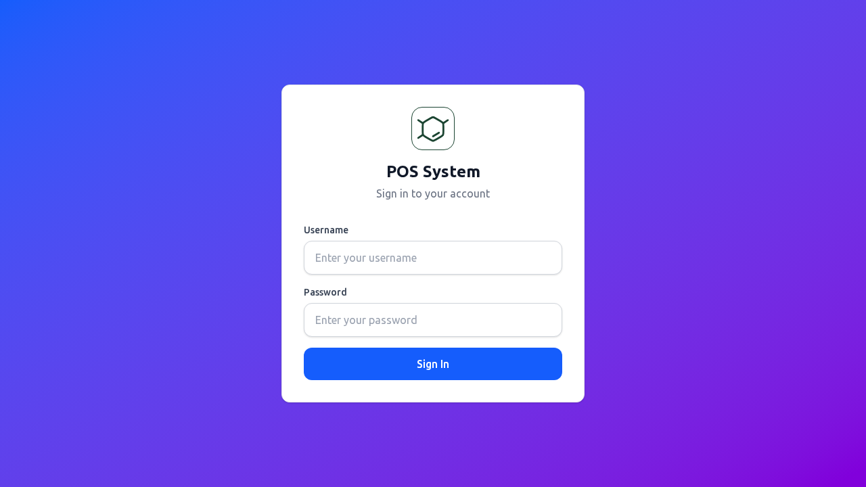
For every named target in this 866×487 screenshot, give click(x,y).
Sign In (433, 364)
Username (326, 230)
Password (325, 292)
